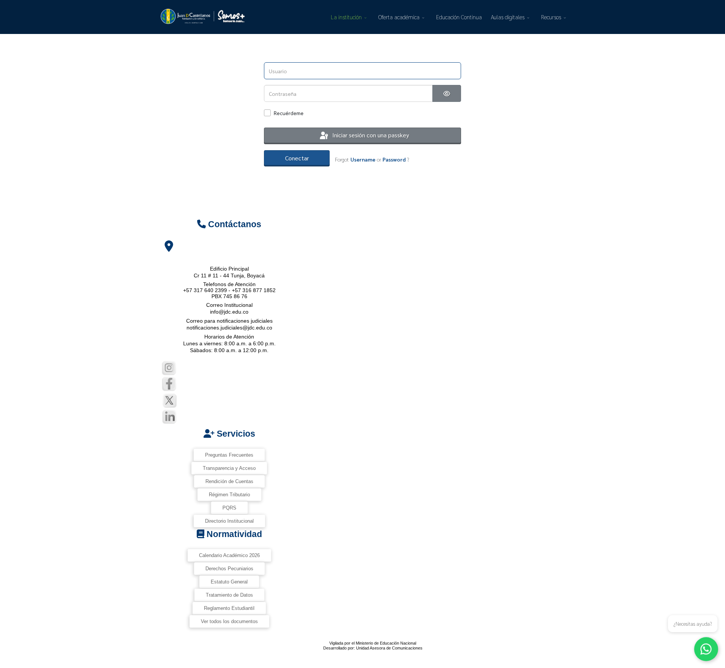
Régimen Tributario (229, 494)
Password (394, 159)
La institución (346, 16)
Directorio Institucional (229, 521)
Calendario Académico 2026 (229, 555)
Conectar (297, 158)
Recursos (551, 16)
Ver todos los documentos (229, 621)
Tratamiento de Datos (229, 595)
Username (362, 159)
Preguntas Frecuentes (229, 455)
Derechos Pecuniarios (229, 568)
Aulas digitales (507, 16)
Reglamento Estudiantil (229, 608)
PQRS (229, 508)
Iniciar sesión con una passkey (370, 135)
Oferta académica (399, 16)
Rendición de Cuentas (229, 481)
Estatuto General (229, 582)
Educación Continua (459, 16)
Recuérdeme (289, 112)
